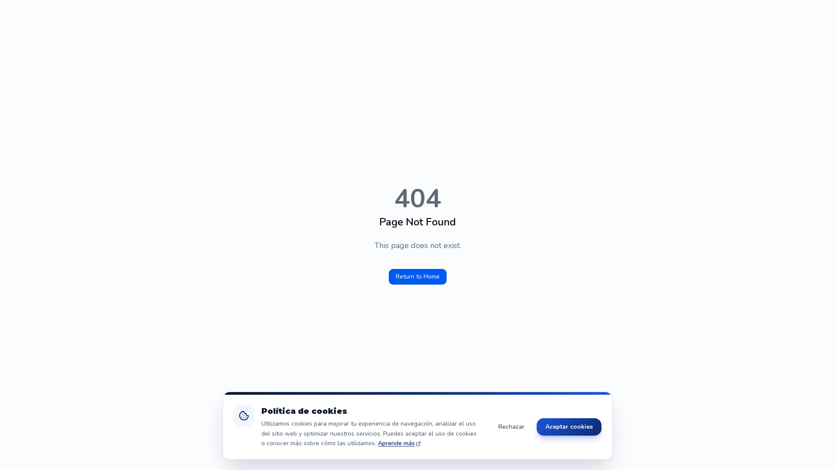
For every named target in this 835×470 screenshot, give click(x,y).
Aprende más (396, 443)
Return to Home (418, 276)
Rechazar (511, 427)
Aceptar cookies (569, 427)
